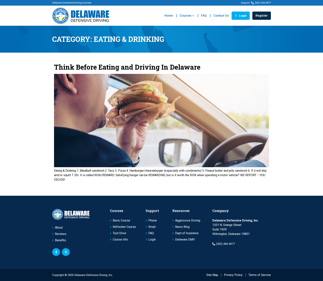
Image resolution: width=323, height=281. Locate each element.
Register (262, 15)
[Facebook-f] (56, 252)
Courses (185, 15)
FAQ (204, 15)
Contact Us (221, 15)
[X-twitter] (66, 252)
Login (242, 15)
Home (168, 15)
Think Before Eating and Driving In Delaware (127, 67)
